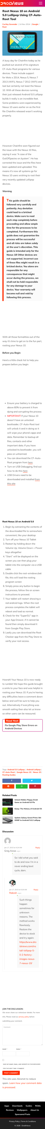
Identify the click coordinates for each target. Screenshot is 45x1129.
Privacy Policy (14, 1121)
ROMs (38, 1106)
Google (35, 24)
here (30, 462)
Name (4, 1049)
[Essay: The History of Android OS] (7, 811)
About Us (34, 1110)
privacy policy (24, 1017)
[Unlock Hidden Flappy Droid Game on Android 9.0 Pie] (7, 802)
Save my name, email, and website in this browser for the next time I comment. (21, 1066)
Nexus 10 (37, 772)
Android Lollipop (34, 769)
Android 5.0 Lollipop (16, 769)
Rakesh (13, 892)
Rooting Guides (9, 775)
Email (18, 1049)
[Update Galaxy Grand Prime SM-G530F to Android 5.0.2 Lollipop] (7, 820)
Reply (37, 847)
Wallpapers (22, 1110)
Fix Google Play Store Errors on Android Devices (21, 727)
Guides (29, 1106)
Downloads (17, 1106)
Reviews (10, 1110)
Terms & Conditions (28, 1121)
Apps (6, 1106)
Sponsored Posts (22, 1114)
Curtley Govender (9, 24)
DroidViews (12, 3)
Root (4, 27)
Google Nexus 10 (24, 772)
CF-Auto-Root (8, 772)
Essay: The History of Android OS (28, 809)
